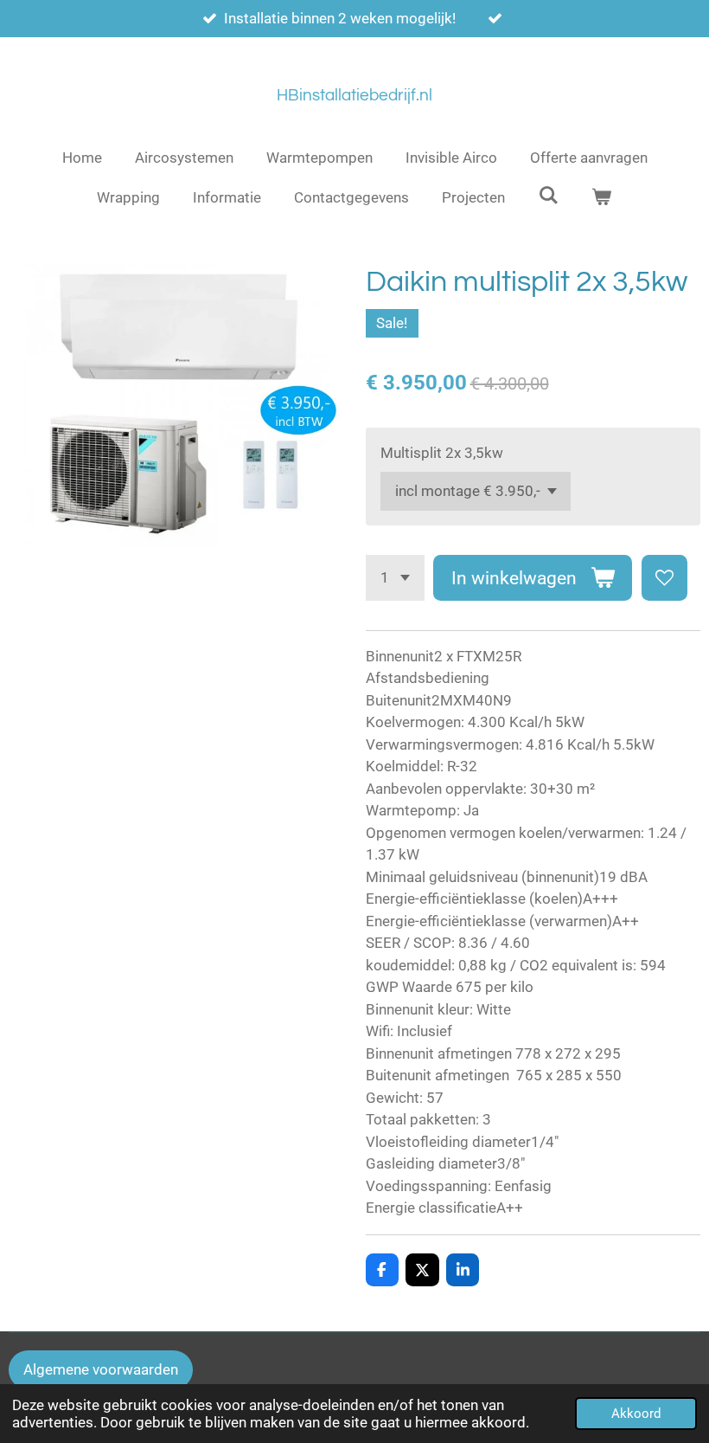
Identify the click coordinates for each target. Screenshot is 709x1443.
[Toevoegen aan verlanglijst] (664, 578)
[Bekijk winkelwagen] (601, 198)
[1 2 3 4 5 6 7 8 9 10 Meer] (395, 578)
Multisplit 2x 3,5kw (441, 452)
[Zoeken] (548, 196)
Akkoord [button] (636, 1413)
